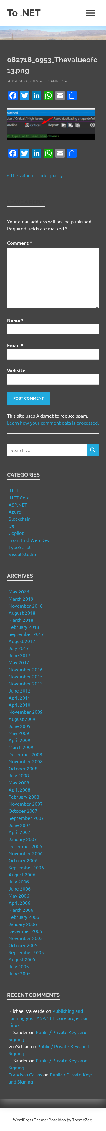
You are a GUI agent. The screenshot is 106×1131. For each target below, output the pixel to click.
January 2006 (23, 924)
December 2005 (25, 931)
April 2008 (19, 789)
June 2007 (20, 825)
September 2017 (26, 634)
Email (15, 345)
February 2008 (24, 796)
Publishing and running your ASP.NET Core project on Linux (49, 1018)
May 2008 (19, 782)
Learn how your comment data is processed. (53, 423)
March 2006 (21, 910)
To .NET (24, 12)
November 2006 (26, 853)
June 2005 (20, 973)
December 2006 (25, 846)
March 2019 (21, 598)
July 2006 (19, 881)
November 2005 (26, 938)
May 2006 (19, 895)
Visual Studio (22, 554)
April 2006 (19, 903)
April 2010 (19, 705)
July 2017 (19, 648)
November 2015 (26, 676)
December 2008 (25, 754)
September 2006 (26, 867)
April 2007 (19, 832)
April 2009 (19, 740)
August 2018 (22, 613)
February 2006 (24, 917)
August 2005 (22, 959)
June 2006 (20, 888)
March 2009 (21, 747)
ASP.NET (18, 504)
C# (12, 526)
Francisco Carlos (25, 1074)
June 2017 (20, 655)
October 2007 (23, 811)
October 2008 (23, 768)
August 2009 (22, 719)
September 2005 (26, 952)
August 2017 (22, 641)
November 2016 (26, 669)
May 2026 (19, 591)
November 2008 (26, 761)
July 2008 (19, 775)
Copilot (16, 533)
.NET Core (19, 497)
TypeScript (20, 547)
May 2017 (19, 662)
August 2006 (22, 874)
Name (15, 320)
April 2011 (19, 697)
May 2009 (19, 733)
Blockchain (20, 519)
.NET (14, 490)
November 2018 (26, 606)
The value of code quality (36, 175)
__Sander (54, 80)
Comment (19, 243)
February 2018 (24, 627)
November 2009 (26, 712)
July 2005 (19, 966)
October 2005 (23, 945)
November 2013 (26, 683)
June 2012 (20, 690)
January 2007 (23, 839)
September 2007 (26, 818)
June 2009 (20, 726)
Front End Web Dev (29, 540)
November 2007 (26, 804)
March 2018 (21, 620)
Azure (15, 512)
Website (16, 370)
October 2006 (23, 860)
